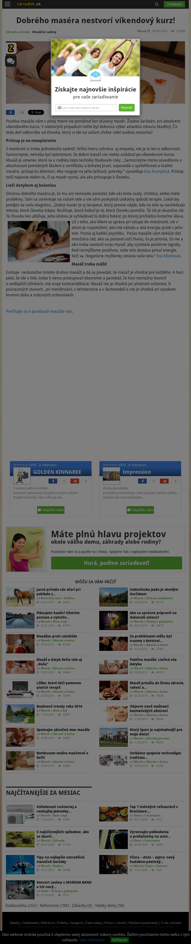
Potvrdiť (126, 107)
